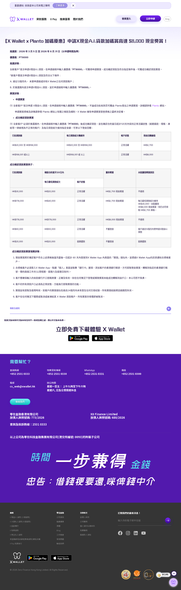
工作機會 (60, 535)
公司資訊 (60, 517)
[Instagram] (129, 533)
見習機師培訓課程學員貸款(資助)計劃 (25, 539)
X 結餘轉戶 (14, 526)
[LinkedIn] (137, 533)
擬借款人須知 (85, 535)
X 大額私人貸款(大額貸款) (20, 521)
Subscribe (168, 520)
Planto (155, 105)
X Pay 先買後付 (16, 543)
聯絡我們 (60, 543)
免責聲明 (83, 530)
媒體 (58, 526)
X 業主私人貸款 (16, 535)
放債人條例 (84, 517)
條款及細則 (15, 308)
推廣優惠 (60, 521)
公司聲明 (83, 521)
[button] (90, 310)
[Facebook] (122, 533)
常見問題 (60, 539)
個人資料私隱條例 (87, 526)
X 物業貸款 (14, 530)
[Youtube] (145, 533)
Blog (58, 530)
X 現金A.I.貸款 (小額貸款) (20, 517)
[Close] (73, 5)
